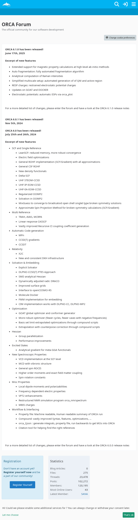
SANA (84, 494)
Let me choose (10, 514)
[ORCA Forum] (6, 4)
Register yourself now (17, 472)
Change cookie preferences (122, 37)
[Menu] (133, 4)
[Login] (125, 4)
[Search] (116, 4)
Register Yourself (22, 484)
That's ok (128, 514)
